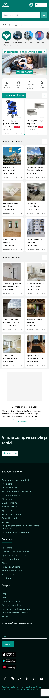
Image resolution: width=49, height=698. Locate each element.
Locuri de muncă (10, 487)
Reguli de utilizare (11, 566)
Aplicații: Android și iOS (14, 555)
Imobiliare (7, 484)
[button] (35, 72)
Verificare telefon (11, 559)
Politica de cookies (11, 605)
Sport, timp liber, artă (12, 510)
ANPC (5, 597)
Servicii (5, 522)
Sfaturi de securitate (12, 570)
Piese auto (7, 499)
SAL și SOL (7, 616)
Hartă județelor (9, 574)
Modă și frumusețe (11, 495)
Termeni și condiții (11, 601)
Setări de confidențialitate (15, 612)
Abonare (8, 644)
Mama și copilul (9, 506)
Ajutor (5, 563)
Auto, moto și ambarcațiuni (15, 480)
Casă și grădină (9, 503)
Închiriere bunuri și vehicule (15, 532)
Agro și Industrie (10, 518)
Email (4, 631)
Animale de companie (13, 514)
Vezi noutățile (23, 422)
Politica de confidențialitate (16, 609)
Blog (4, 593)
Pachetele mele (10, 547)
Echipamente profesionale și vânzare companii (20, 527)
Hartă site (7, 578)
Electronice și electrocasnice (17, 491)
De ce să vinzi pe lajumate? (15, 551)
